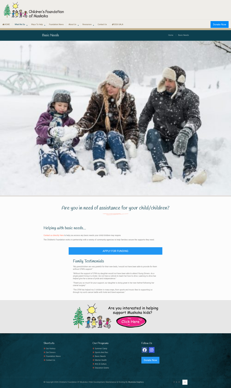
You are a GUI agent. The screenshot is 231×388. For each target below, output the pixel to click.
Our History (50, 348)
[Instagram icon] (179, 382)
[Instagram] (151, 350)
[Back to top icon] (184, 382)
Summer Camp (101, 348)
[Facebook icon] (174, 382)
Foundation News (53, 356)
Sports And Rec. (101, 352)
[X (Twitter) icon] (176, 382)
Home (170, 35)
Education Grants (102, 368)
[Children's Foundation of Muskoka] (34, 10)
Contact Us (50, 360)
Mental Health (101, 360)
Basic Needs (100, 356)
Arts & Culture (100, 364)
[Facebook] (145, 350)
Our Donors (50, 352)
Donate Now (219, 24)
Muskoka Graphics (136, 382)
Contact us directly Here (54, 235)
